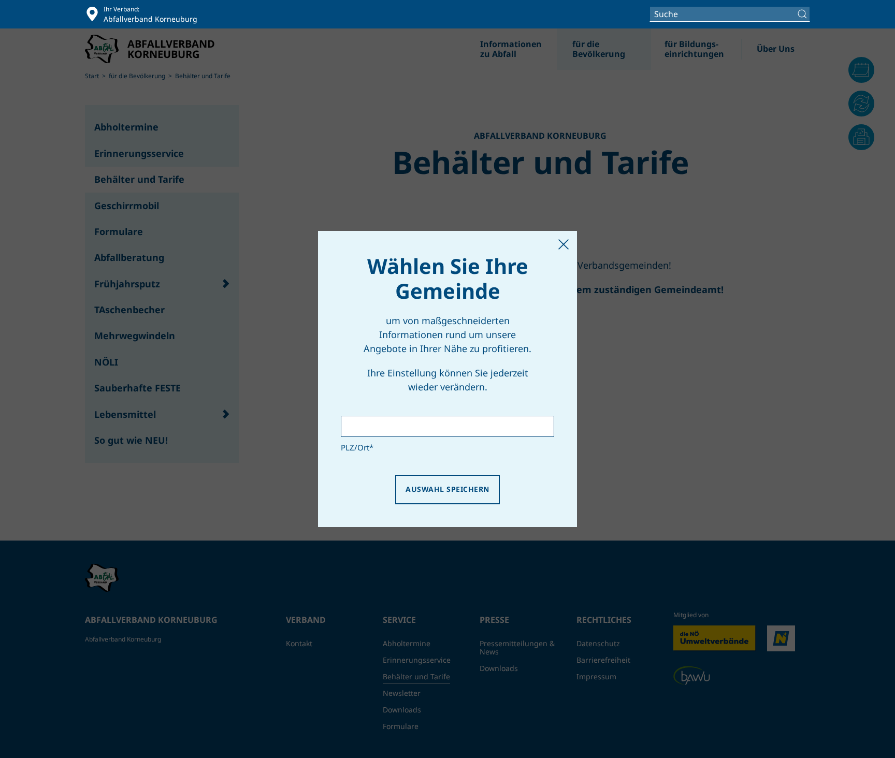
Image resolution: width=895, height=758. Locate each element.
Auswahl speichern (447, 489)
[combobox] (729, 14)
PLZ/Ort (357, 447)
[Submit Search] (803, 14)
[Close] (563, 244)
